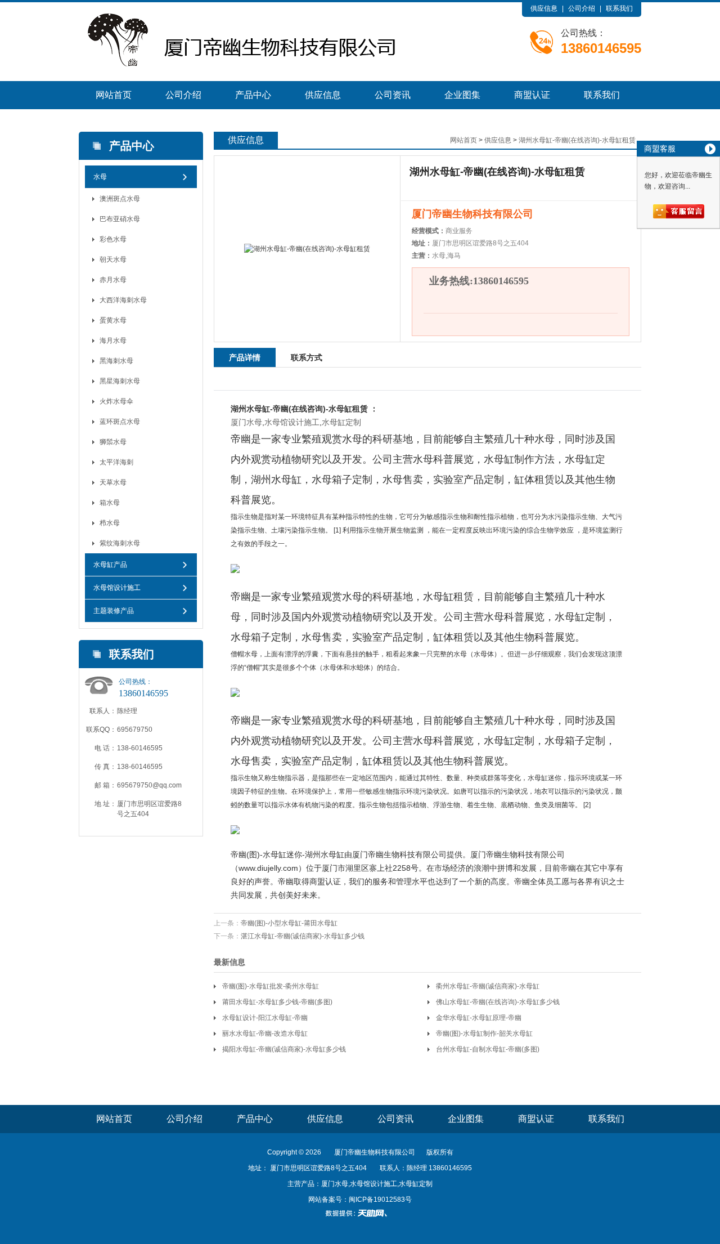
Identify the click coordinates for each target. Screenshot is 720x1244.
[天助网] (360, 1213)
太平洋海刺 (116, 462)
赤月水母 (113, 280)
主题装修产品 (113, 611)
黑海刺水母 (116, 361)
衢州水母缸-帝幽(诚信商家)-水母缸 (487, 986)
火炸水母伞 (116, 401)
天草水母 (113, 482)
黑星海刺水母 (120, 381)
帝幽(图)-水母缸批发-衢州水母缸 (270, 986)
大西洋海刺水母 (123, 300)
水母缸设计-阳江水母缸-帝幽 (265, 1018)
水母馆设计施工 (117, 588)
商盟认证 (532, 95)
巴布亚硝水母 (120, 219)
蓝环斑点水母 (120, 422)
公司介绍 (581, 8)
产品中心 (253, 95)
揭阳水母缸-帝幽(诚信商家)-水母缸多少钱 (284, 1049)
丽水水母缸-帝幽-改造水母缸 (265, 1033)
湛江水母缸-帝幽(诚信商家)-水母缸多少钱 (302, 936)
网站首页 (114, 95)
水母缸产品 (110, 565)
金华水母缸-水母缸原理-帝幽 (478, 1018)
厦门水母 (246, 422)
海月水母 (113, 340)
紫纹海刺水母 (120, 543)
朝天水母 (113, 259)
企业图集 (462, 95)
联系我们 (619, 8)
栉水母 (110, 523)
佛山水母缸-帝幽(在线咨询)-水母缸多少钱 (498, 1002)
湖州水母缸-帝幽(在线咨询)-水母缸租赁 (577, 140)
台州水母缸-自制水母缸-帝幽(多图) (487, 1049)
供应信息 (543, 8)
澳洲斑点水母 (120, 199)
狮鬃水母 (113, 442)
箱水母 (110, 503)
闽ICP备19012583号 (380, 1199)
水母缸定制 (341, 422)
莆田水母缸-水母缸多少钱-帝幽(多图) (277, 1002)
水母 (100, 177)
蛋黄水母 (113, 320)
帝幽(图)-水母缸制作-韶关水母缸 (484, 1033)
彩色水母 (113, 239)
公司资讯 (393, 95)
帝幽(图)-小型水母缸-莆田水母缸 (289, 923)
